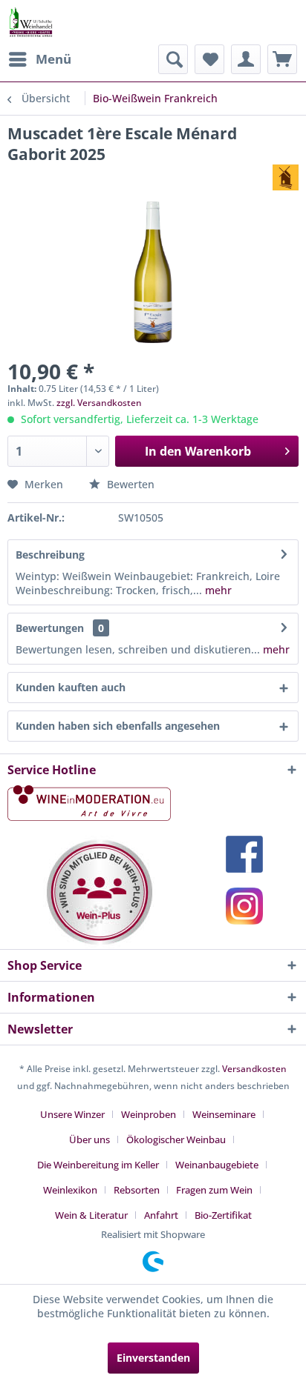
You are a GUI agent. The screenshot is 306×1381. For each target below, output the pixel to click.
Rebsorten (137, 1190)
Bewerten (129, 484)
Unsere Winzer (72, 1114)
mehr (217, 590)
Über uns (89, 1139)
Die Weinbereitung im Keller (98, 1164)
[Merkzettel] (209, 59)
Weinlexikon (70, 1190)
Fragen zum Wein (214, 1190)
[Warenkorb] (282, 59)
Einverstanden (153, 1358)
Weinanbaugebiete (216, 1164)
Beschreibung (50, 555)
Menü (53, 58)
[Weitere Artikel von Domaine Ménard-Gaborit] (286, 177)
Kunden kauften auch (71, 687)
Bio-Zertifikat (223, 1215)
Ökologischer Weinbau (176, 1139)
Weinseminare (223, 1114)
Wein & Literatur (91, 1215)
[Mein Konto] (246, 59)
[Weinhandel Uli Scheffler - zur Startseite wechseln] (30, 22)
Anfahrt (161, 1215)
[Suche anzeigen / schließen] (173, 59)
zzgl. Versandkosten (99, 402)
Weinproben (148, 1114)
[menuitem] (39, 59)
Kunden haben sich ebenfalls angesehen (118, 726)
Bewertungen (50, 628)
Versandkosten (254, 1068)
